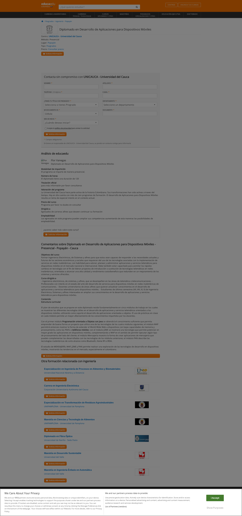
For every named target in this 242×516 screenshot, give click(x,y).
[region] (121, 502)
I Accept (215, 497)
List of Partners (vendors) (116, 506)
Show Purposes (215, 507)
